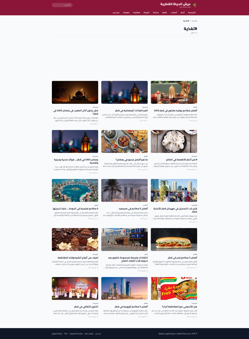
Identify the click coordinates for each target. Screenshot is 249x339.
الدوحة (146, 12)
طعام (164, 12)
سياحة (156, 12)
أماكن (174, 12)
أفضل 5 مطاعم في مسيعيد (133, 208)
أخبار (183, 12)
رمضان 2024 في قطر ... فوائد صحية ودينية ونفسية (76, 161)
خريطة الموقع (57, 333)
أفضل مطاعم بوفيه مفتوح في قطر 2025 (175, 110)
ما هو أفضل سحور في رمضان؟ (132, 159)
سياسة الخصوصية (76, 333)
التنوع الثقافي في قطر (86, 306)
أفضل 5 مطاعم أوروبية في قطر (131, 306)
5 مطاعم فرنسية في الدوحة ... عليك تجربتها (75, 208)
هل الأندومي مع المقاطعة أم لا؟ (179, 306)
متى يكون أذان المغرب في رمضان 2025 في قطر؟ (75, 112)
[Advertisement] (124, 58)
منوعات (126, 12)
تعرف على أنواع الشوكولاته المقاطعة (78, 257)
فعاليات (136, 12)
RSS (66, 333)
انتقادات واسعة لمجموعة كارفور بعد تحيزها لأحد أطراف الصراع (128, 259)
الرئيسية (192, 12)
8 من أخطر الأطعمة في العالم (181, 159)
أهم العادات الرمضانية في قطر (131, 110)
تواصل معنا (89, 333)
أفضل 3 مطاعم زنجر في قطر (182, 257)
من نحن (116, 12)
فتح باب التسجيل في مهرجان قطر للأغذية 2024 (175, 210)
